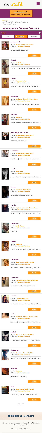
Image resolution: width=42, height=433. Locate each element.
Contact (5, 423)
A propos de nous (14, 423)
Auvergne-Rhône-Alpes (23, 189)
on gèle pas (14, 169)
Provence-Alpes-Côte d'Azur (25, 335)
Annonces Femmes (24, 46)
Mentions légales (19, 425)
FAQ (27, 425)
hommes (34, 36)
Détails (34, 55)
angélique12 (15, 223)
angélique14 (15, 259)
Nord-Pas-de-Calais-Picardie (25, 262)
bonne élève (15, 150)
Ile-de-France (20, 63)
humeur (13, 187)
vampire (13, 205)
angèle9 (13, 241)
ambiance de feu (16, 42)
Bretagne (19, 117)
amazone (14, 296)
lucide (13, 314)
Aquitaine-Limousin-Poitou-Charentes (28, 99)
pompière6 (14, 96)
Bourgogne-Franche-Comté (24, 44)
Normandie (19, 171)
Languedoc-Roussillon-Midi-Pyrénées (28, 280)
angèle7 (13, 78)
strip (12, 386)
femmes (21, 36)
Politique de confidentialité (30, 423)
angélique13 (15, 277)
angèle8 (13, 332)
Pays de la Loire (21, 81)
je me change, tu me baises (19, 132)
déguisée (14, 60)
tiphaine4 (14, 368)
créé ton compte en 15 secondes (21, 13)
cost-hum (14, 114)
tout (8, 36)
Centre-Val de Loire (22, 298)
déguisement (15, 350)
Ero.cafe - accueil (7, 22)
